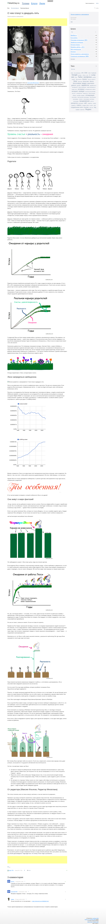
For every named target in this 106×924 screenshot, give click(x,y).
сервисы (73, 105)
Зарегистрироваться (89, 3)
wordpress (87, 77)
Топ (72, 31)
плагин (81, 99)
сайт (85, 103)
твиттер (91, 107)
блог (75, 81)
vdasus (12, 899)
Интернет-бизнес (75, 44)
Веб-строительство (76, 49)
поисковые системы (88, 99)
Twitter (80, 77)
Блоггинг (86, 81)
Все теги (73, 69)
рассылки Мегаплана (33, 82)
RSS (72, 21)
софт (94, 105)
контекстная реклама (90, 91)
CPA (82, 73)
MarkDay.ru (74, 35)
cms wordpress (77, 73)
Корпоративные (24, 8)
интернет (75, 91)
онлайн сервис (81, 95)
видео (84, 83)
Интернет (73, 51)
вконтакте (90, 83)
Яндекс (88, 109)
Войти (97, 3)
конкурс (82, 91)
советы (79, 105)
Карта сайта (90, 922)
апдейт (73, 79)
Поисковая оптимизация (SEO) (79, 40)
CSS (85, 73)
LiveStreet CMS (95, 918)
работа (92, 101)
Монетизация (92, 93)
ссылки (86, 107)
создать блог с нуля (87, 105)
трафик (78, 109)
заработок (85, 85)
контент (74, 93)
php (87, 75)
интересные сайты (90, 89)
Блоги (34, 3)
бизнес (84, 79)
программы (76, 101)
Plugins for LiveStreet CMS (90, 919)
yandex (94, 77)
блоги (92, 81)
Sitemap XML (96, 922)
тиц (95, 107)
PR (89, 75)
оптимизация (89, 95)
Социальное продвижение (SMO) (80, 56)
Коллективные (15, 8)
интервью (81, 89)
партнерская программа (83, 97)
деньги (73, 85)
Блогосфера (74, 37)
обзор (74, 95)
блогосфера (77, 83)
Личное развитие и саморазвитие (15, 16)
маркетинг (85, 93)
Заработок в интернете (77, 42)
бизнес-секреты (91, 79)
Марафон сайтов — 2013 (77, 47)
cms (72, 73)
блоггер (80, 81)
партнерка (74, 97)
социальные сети (77, 107)
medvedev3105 (14, 891)
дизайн (79, 85)
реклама (81, 103)
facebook (93, 73)
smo (76, 77)
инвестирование (82, 87)
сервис (94, 103)
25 (9, 867)
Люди (42, 3)
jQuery (84, 75)
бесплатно (79, 79)
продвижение (84, 101)
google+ (80, 75)
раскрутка (74, 103)
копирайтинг (79, 93)
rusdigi (93, 75)
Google (74, 74)
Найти (97, 8)
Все (8, 8)
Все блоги (73, 59)
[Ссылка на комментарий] (24, 881)
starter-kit (50, 0)
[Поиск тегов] (96, 66)
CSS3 (89, 73)
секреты (90, 103)
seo (72, 77)
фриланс (82, 109)
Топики (25, 3)
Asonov (12, 881)
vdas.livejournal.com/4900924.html (40, 901)
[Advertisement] (37, 22)
